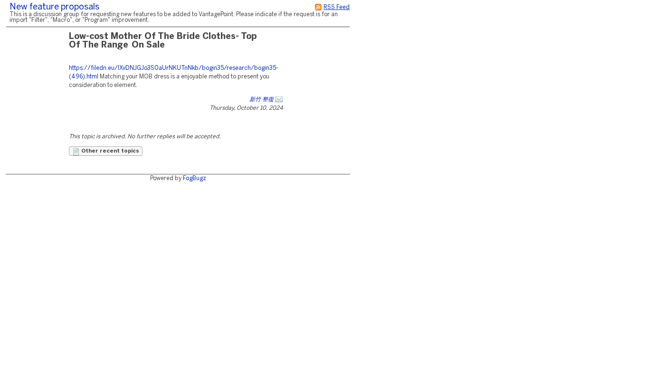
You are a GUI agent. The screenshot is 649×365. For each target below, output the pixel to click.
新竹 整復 (261, 99)
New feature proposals (54, 7)
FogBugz (194, 178)
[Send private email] (279, 99)
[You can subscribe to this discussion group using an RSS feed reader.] (318, 7)
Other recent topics (109, 151)
